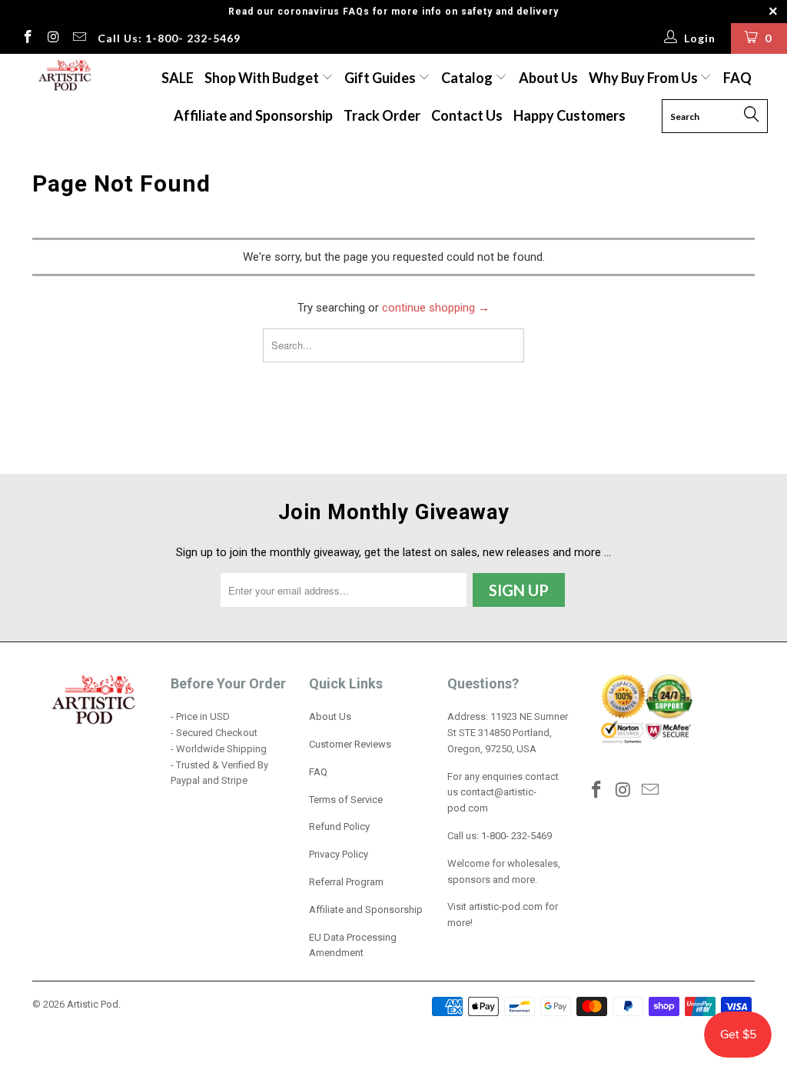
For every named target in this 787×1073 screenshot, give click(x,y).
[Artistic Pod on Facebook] (27, 38)
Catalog (467, 77)
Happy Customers (569, 115)
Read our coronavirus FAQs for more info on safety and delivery (393, 11)
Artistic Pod (92, 1004)
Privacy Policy (338, 854)
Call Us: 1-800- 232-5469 (169, 38)
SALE (177, 77)
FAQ (737, 77)
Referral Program (346, 882)
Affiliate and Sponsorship (253, 115)
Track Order (382, 115)
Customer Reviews (350, 744)
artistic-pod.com (505, 906)
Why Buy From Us (644, 77)
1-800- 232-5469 (516, 835)
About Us (548, 77)
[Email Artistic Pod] (78, 38)
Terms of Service (346, 799)
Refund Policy (339, 826)
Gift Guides (381, 77)
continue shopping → (436, 308)
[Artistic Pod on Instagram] (53, 38)
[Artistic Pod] (63, 76)
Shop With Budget (262, 77)
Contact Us (467, 115)
